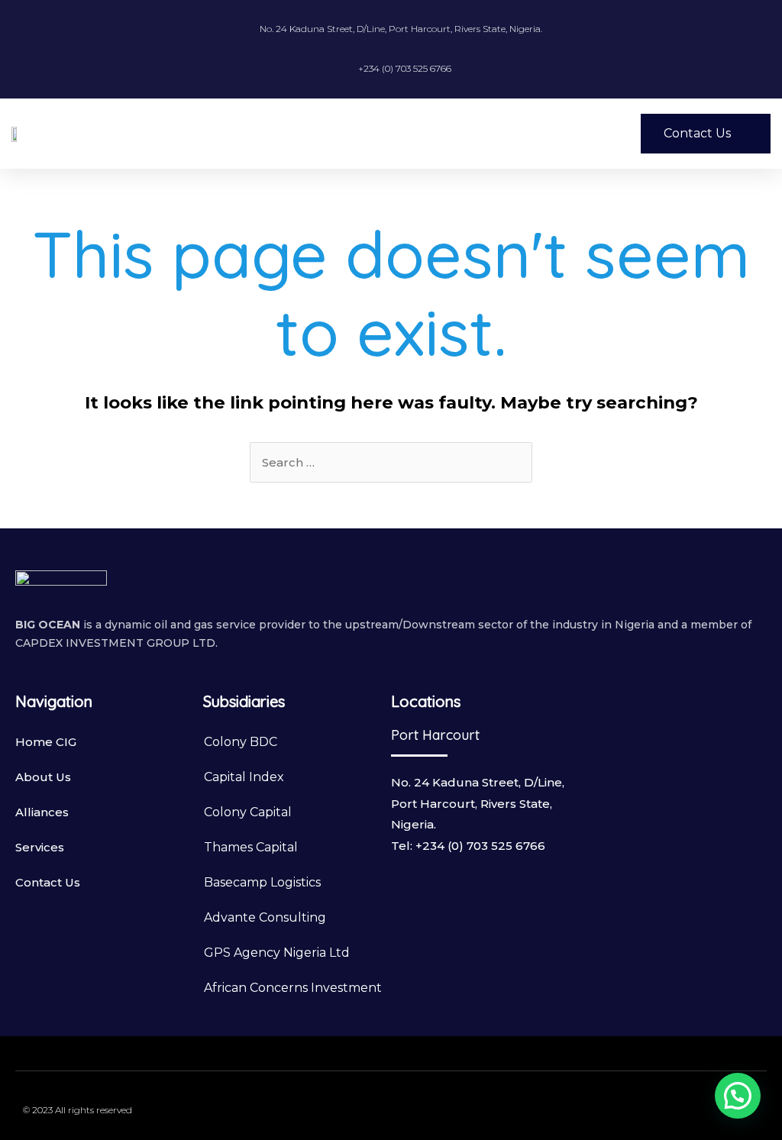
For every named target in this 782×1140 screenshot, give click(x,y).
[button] (494, 133)
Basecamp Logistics (262, 882)
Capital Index (244, 777)
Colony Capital (248, 812)
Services (39, 847)
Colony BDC (240, 742)
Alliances (42, 812)
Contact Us (47, 882)
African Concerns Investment (293, 987)
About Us (43, 777)
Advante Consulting (265, 917)
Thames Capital (251, 847)
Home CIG (45, 742)
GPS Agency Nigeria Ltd (277, 952)
